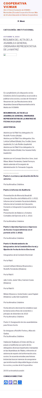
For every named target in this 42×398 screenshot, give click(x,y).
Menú (22, 21)
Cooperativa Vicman (15, 5)
